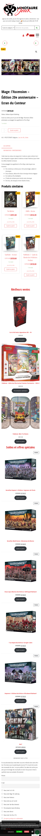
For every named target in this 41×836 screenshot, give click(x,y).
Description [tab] (6, 146)
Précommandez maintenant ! (20, 391)
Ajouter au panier (14, 130)
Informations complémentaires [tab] (12, 150)
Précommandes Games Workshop (11, 808)
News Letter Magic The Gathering (11, 794)
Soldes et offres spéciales (20, 447)
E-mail (2, 783)
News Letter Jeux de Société (10, 801)
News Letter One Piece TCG (10, 815)
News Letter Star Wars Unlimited (11, 804)
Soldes (26, 137)
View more (8, 829)
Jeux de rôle (21, 137)
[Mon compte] (24, 35)
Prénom (3, 775)
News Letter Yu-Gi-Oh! (8, 790)
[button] (36, 52)
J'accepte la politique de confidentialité (13, 818)
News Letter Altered (8, 811)
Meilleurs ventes (20, 289)
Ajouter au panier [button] (10, 226)
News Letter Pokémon (8, 797)
